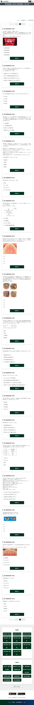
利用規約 (13, 702)
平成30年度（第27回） (27, 639)
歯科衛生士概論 (7, 676)
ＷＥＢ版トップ (23, 20)
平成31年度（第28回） (17, 639)
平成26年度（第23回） (7, 653)
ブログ (24, 702)
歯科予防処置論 (27, 676)
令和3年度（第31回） (17, 634)
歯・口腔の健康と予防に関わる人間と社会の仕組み (27, 669)
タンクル (24, 697)
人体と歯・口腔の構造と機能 (7, 668)
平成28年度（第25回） (17, 646)
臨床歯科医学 (17, 676)
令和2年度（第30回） (27, 634)
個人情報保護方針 (19, 702)
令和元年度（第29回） (7, 639)
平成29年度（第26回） (7, 646)
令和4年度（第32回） (7, 634)
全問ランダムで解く (17, 686)
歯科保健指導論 (7, 680)
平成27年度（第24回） (27, 646)
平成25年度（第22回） (17, 653)
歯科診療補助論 (17, 680)
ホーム (18, 20)
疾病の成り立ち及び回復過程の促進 (17, 668)
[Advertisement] (17, 13)
